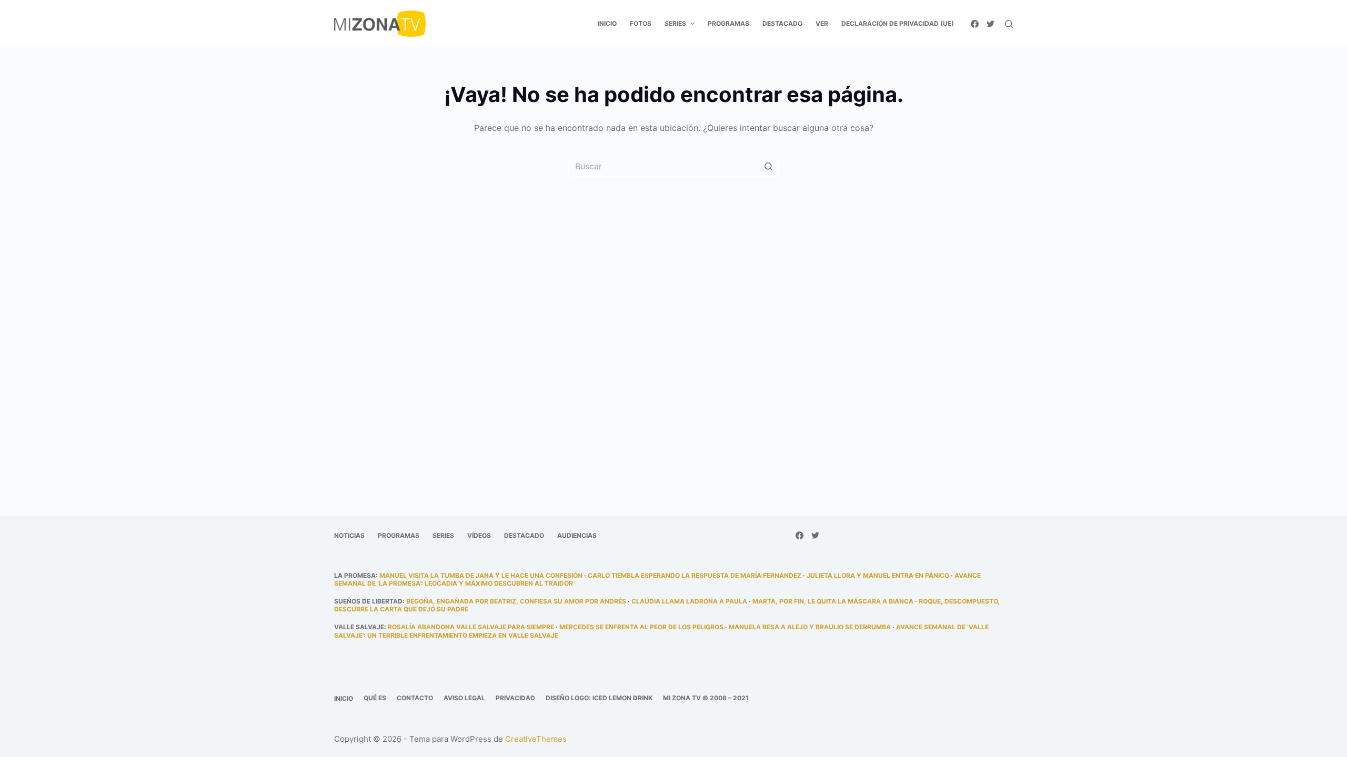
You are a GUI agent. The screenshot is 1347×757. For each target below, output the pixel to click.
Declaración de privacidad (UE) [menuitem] (897, 23)
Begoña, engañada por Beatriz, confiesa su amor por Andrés (516, 601)
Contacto (415, 698)
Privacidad (515, 698)
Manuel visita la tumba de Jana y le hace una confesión (480, 575)
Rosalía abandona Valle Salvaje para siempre (471, 627)
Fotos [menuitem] (640, 23)
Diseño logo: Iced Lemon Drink (599, 698)
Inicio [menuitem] (607, 23)
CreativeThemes (536, 739)
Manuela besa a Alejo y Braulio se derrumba (810, 627)
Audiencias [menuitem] (577, 535)
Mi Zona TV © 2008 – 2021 (706, 698)
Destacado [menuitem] (782, 23)
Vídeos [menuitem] (479, 535)
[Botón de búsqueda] (768, 166)
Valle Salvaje (359, 627)
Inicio (343, 698)
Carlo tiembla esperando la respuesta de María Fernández (694, 575)
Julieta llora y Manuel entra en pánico (878, 575)
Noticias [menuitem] (349, 535)
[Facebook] (975, 24)
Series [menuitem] (675, 23)
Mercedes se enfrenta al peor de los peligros (641, 627)
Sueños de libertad (368, 601)
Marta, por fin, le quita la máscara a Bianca (832, 601)
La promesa (355, 575)
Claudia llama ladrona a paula (689, 601)
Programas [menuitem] (728, 23)
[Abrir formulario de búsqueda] (1009, 24)
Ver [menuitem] (822, 23)
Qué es (375, 698)
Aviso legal (464, 698)
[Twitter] (990, 24)
